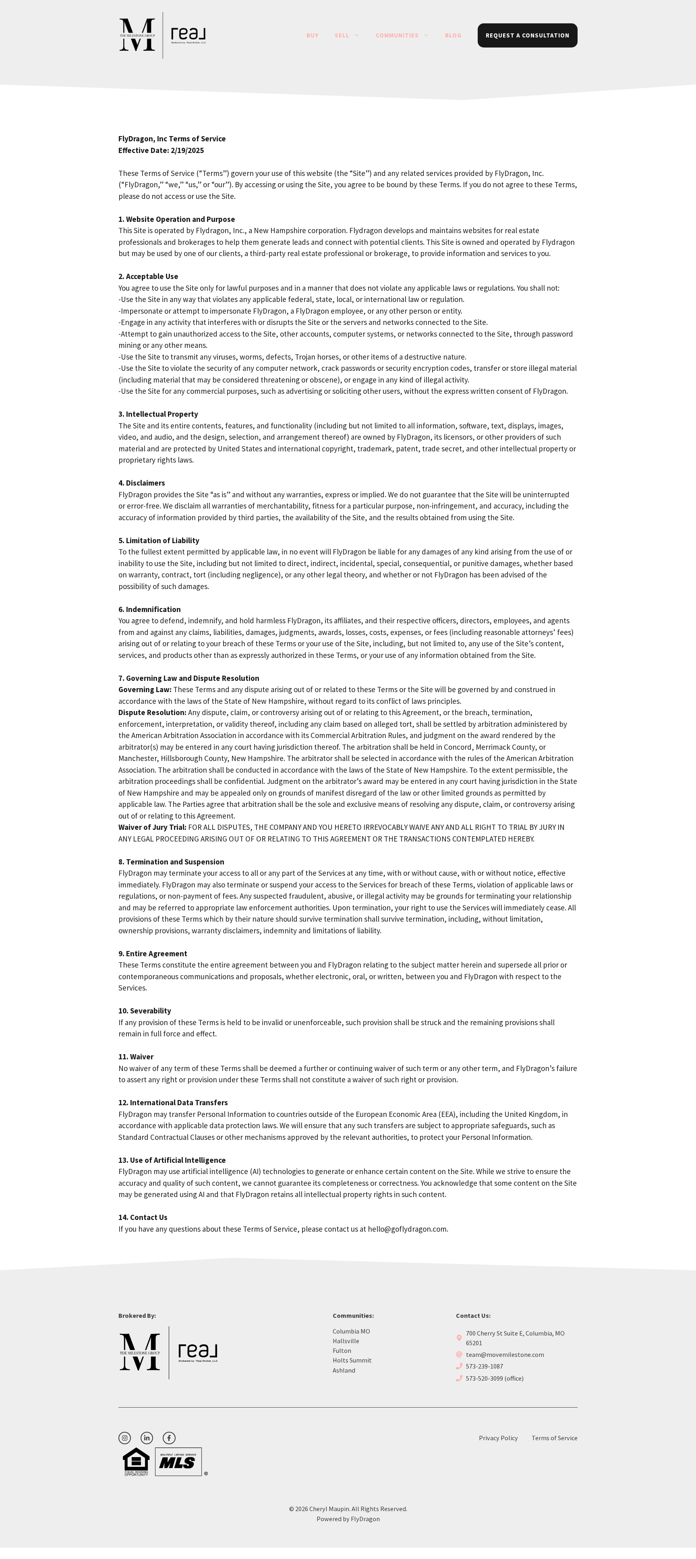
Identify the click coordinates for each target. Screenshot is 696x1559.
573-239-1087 (484, 1366)
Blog (453, 35)
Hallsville (346, 1341)
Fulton (342, 1350)
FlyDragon (365, 1519)
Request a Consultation (528, 35)
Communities (397, 35)
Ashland (344, 1370)
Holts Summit (352, 1360)
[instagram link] (124, 1438)
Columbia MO (351, 1331)
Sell (342, 35)
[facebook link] (169, 1438)
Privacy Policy (498, 1438)
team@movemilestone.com (505, 1354)
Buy (313, 35)
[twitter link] (147, 1438)
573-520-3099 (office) (495, 1378)
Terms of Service (555, 1438)
